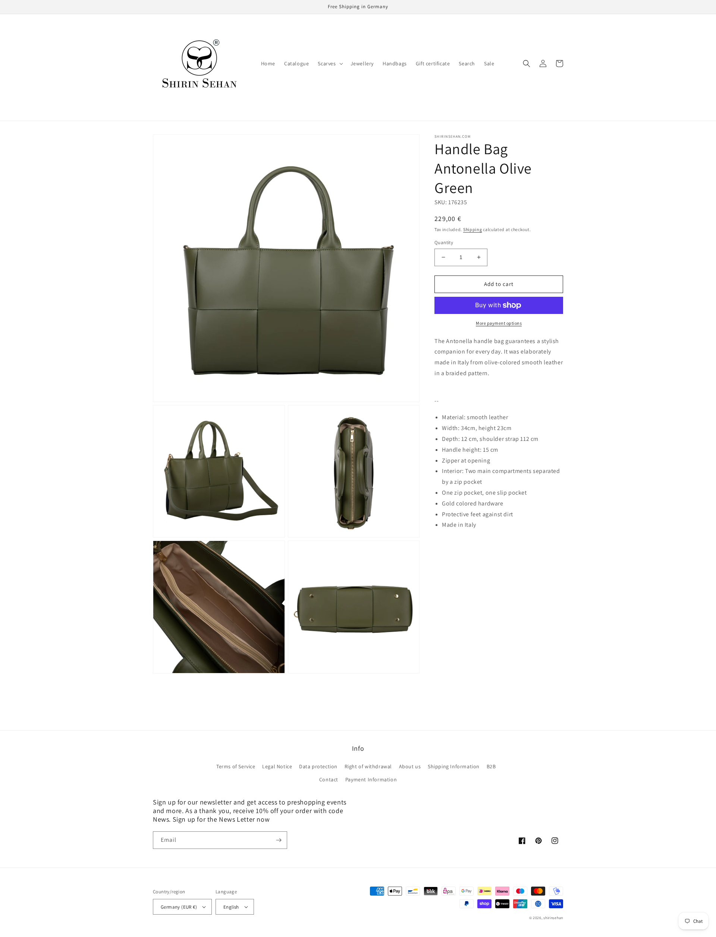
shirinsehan (553, 917)
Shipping (472, 229)
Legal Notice (277, 766)
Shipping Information (454, 766)
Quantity (443, 242)
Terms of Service (235, 766)
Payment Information (371, 779)
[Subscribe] (278, 840)
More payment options (499, 323)
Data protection (318, 766)
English (231, 907)
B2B (491, 766)
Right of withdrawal (368, 766)
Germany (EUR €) (179, 907)
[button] (329, 63)
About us (410, 766)
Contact (328, 779)
